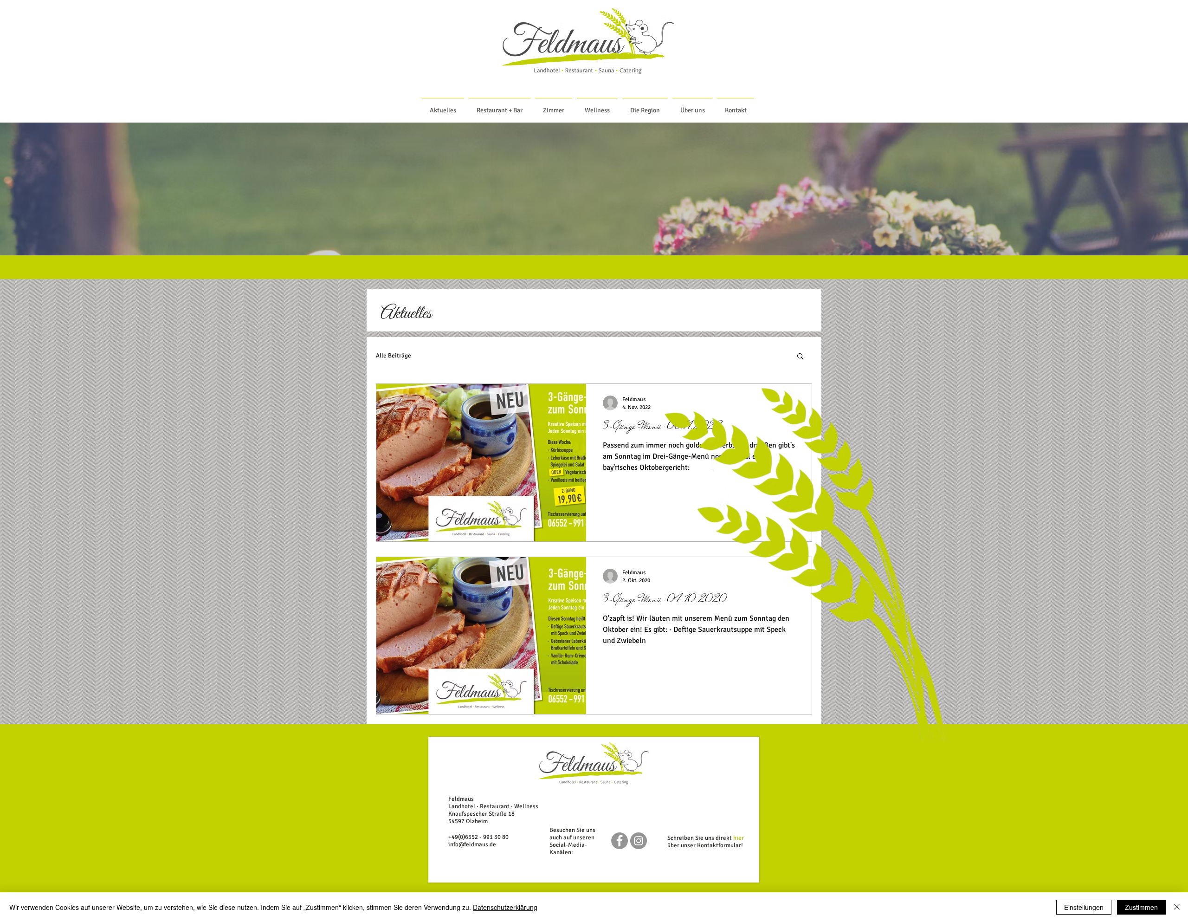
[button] (800, 357)
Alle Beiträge (393, 355)
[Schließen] (1176, 907)
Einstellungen (1084, 907)
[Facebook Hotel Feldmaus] (619, 840)
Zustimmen (1141, 907)
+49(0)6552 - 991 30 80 (478, 837)
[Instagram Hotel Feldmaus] (638, 840)
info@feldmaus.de (472, 844)
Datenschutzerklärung (505, 907)
